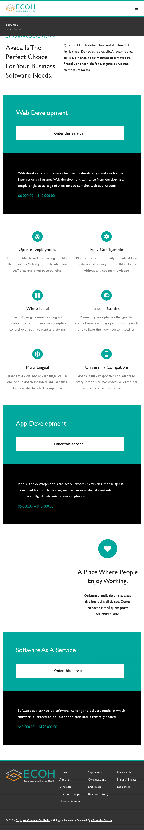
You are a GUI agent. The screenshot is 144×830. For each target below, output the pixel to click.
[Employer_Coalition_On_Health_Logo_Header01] (20, 6)
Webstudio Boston (101, 820)
